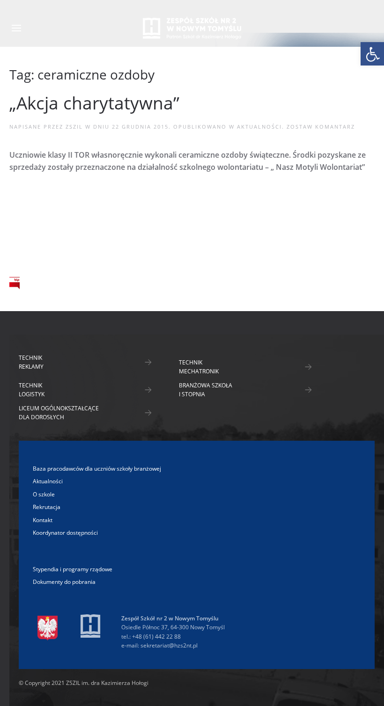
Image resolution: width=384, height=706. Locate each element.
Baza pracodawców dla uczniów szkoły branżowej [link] (97, 469)
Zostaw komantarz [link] (321, 126)
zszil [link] (74, 126)
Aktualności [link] (259, 126)
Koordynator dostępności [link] (65, 533)
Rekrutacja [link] (36, 239)
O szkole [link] (29, 201)
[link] (372, 54)
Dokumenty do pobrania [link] (64, 582)
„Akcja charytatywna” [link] (94, 103)
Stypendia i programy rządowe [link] (72, 569)
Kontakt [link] (28, 258)
